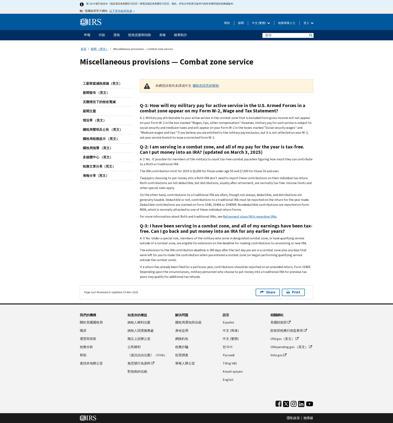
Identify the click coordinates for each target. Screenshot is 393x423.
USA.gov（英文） (282, 339)
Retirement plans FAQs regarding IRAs (250, 216)
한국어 (228, 347)
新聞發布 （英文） (96, 92)
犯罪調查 (181, 355)
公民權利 (134, 347)
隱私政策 (293, 418)
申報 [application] (87, 35)
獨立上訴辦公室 (139, 339)
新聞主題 (89, 111)
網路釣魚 (181, 339)
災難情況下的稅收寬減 (99, 102)
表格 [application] (162, 35)
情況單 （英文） (94, 120)
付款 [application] (102, 35)
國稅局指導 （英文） (98, 148)
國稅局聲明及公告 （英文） (103, 129)
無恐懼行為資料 (139, 363)
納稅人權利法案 (139, 322)
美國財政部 (278, 322)
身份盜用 (181, 330)
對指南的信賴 (137, 371)
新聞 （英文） (99, 49)
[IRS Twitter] (286, 403)
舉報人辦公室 (185, 363)
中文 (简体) (231, 330)
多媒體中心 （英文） (98, 157)
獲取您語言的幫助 (206, 86)
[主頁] (90, 20)
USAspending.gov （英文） (289, 347)
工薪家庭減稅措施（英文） (102, 83)
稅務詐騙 (181, 347)
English (228, 380)
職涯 (83, 330)
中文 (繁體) (259, 23)
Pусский (228, 355)
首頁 (83, 49)
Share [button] (270, 292)
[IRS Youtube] (309, 403)
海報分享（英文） (96, 175)
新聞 (241, 23)
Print (296, 292)
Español (228, 322)
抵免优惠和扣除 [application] (139, 35)
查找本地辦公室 (91, 363)
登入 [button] (307, 23)
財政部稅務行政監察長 (286, 330)
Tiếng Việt (230, 363)
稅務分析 (86, 347)
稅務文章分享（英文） (99, 166)
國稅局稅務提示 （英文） (101, 139)
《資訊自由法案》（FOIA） (147, 355)
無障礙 (308, 418)
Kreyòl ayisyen (233, 371)
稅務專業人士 (286, 23)
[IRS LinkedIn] (301, 403)
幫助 (227, 23)
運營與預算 (88, 339)
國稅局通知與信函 (188, 322)
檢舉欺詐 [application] (180, 35)
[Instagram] (294, 403)
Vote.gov (276, 355)
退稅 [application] (116, 35)
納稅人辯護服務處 (141, 330)
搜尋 (310, 35)
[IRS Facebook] (278, 403)
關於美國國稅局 (91, 322)
